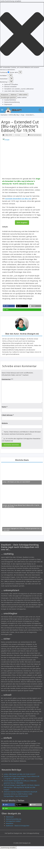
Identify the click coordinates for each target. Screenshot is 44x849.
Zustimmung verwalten (8, 847)
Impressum (8, 104)
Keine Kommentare (35, 135)
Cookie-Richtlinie (10, 100)
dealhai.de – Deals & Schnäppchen (17, 826)
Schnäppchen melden (13, 821)
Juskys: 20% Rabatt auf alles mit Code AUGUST (16, 482)
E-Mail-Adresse (8, 415)
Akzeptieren (4, 95)
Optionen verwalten (11, 84)
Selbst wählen (23, 95)
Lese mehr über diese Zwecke (14, 91)
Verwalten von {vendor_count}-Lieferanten (19, 89)
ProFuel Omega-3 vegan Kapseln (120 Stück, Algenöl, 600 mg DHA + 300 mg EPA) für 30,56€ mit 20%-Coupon (22, 787)
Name (4, 407)
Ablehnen (14, 95)
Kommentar (7, 379)
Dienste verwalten (10, 86)
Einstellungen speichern (8, 97)
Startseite (4, 115)
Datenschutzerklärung (12, 102)
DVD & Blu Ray (14, 115)
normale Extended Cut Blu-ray (18, 198)
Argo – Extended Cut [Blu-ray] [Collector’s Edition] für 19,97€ (20, 126)
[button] (22, 34)
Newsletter (9, 823)
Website (5, 423)
